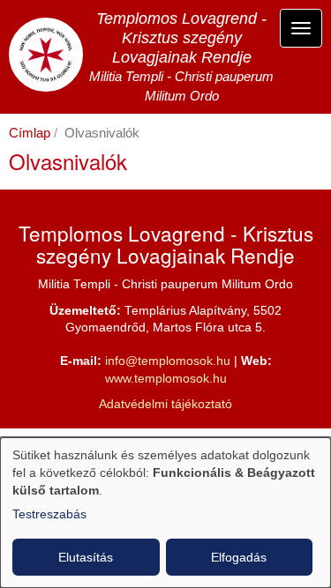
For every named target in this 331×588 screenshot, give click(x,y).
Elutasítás (85, 557)
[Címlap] (46, 54)
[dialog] (165, 512)
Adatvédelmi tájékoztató (165, 404)
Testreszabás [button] (49, 514)
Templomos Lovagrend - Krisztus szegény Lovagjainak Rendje (181, 38)
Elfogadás (239, 557)
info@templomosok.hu (167, 361)
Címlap (29, 132)
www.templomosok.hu (166, 378)
